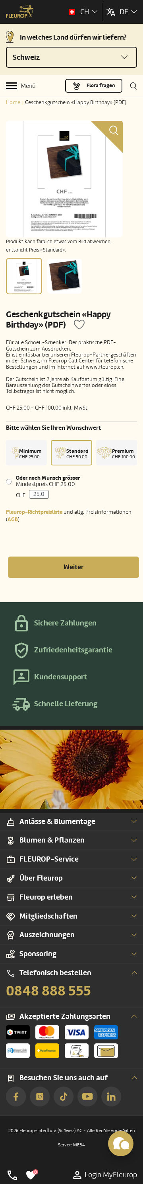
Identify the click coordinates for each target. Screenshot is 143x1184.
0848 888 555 (48, 991)
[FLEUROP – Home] (19, 12)
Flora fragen (101, 85)
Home (13, 102)
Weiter (73, 567)
